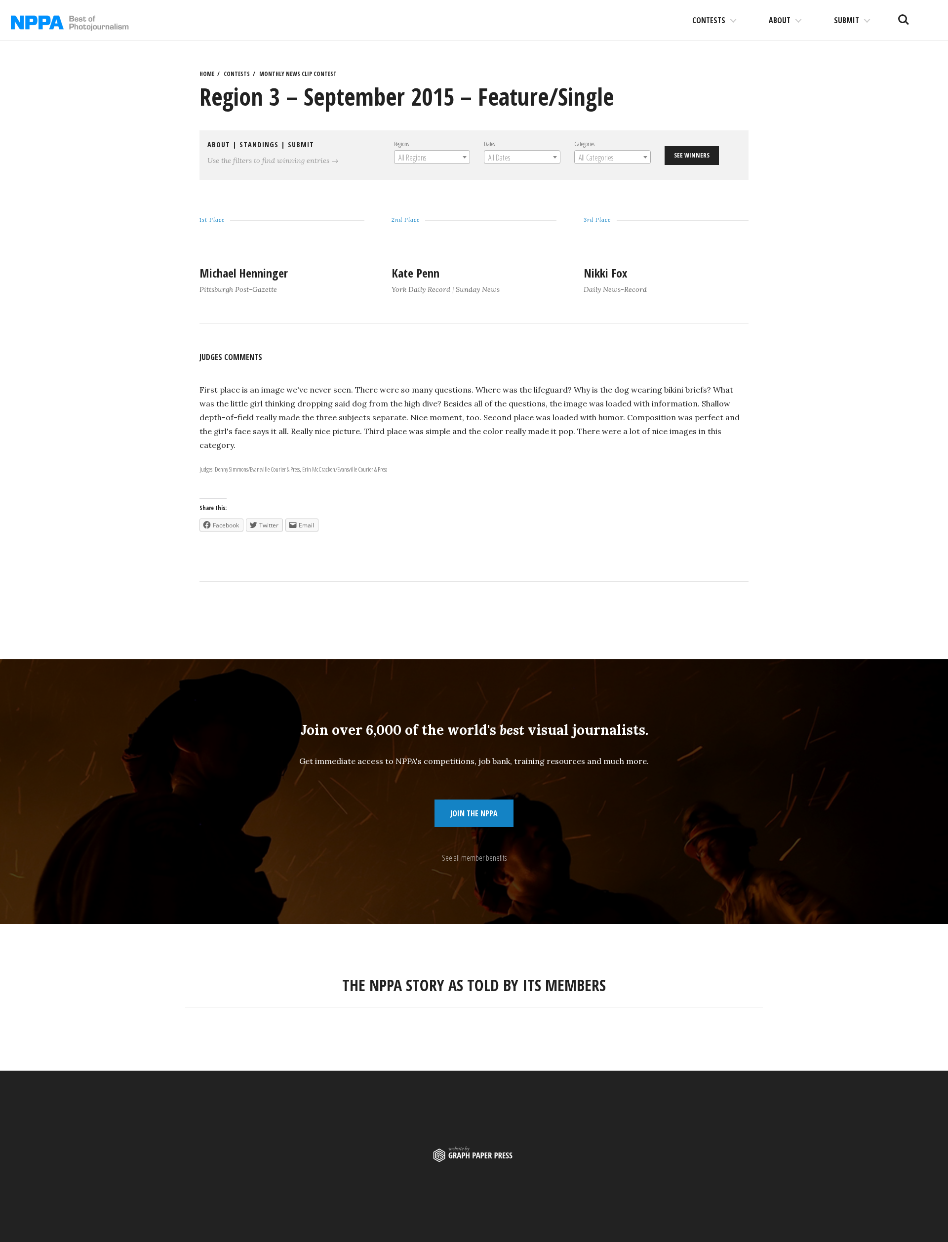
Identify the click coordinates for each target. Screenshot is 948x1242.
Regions (401, 143)
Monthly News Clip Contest (298, 74)
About (779, 20)
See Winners (692, 155)
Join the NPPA (474, 813)
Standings (258, 144)
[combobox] (432, 157)
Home (206, 74)
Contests (708, 20)
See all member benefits (474, 857)
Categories (584, 143)
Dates (489, 143)
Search (903, 16)
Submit (846, 20)
